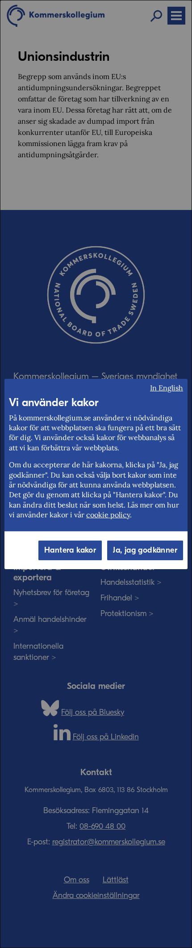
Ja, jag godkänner (145, 550)
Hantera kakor (70, 550)
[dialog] (96, 474)
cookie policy (108, 514)
